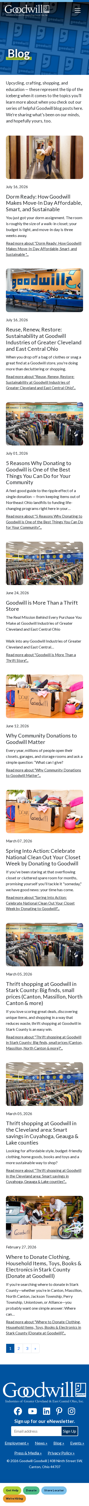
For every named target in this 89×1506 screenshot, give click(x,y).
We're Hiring (14, 1498)
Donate (31, 1490)
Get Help (12, 1490)
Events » (77, 1443)
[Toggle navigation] (77, 10)
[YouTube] (32, 1412)
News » (41, 1443)
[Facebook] (18, 1412)
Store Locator (54, 1490)
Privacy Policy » (61, 1452)
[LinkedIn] (46, 1412)
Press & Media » (28, 1452)
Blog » (58, 1443)
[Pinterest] (59, 1412)
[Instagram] (71, 1412)
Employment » (17, 1443)
